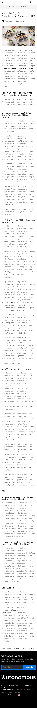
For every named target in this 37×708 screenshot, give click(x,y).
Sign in (3, 692)
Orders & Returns (14, 692)
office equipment (26, 68)
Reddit (29, 689)
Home (3, 649)
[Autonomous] (2, 2)
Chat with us (12, 695)
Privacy (3, 695)
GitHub (19, 689)
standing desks (9, 68)
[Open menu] (34, 2)
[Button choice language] (19, 695)
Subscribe (29, 667)
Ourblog (10, 649)
